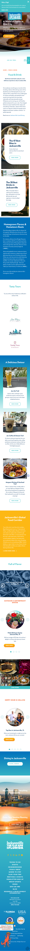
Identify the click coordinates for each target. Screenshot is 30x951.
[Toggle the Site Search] (2, 15)
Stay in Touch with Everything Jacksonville (6, 927)
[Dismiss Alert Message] (28, 1)
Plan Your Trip (15, 874)
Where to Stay (15, 872)
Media (15, 884)
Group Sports (15, 882)
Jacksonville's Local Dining (17, 115)
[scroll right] (28, 60)
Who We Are (15, 886)
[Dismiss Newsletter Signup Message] (15, 926)
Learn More (9, 36)
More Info (5, 10)
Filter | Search (14, 763)
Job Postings (20, 935)
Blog (15, 889)
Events (15, 864)
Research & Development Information (15, 892)
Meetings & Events (15, 877)
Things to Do (15, 862)
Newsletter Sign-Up (15, 879)
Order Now (14, 824)
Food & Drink (15, 869)
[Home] (15, 16)
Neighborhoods (15, 867)
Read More (14, 157)
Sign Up (15, 797)
